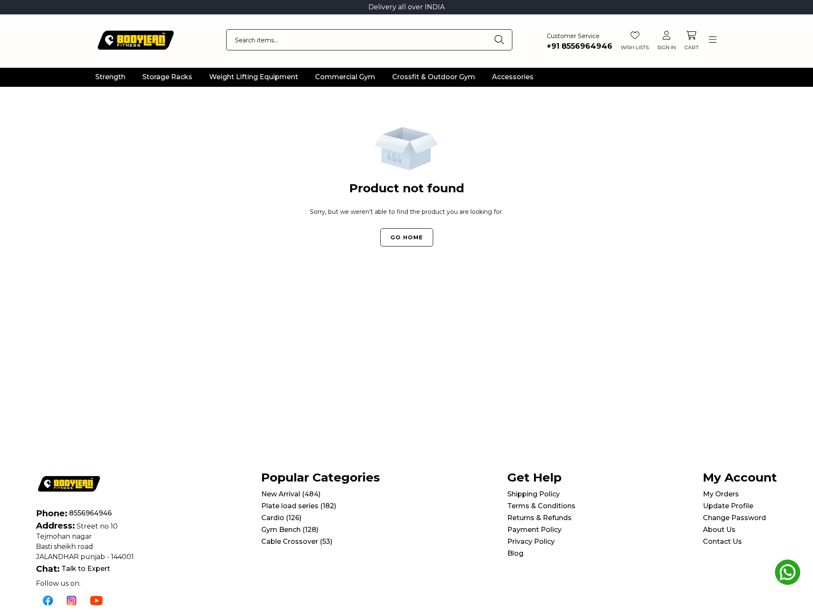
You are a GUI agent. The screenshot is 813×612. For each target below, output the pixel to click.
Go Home (406, 237)
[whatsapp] (787, 572)
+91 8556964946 (579, 46)
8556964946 (90, 513)
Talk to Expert (85, 569)
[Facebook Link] (48, 600)
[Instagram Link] (71, 600)
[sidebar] (712, 40)
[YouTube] (96, 600)
